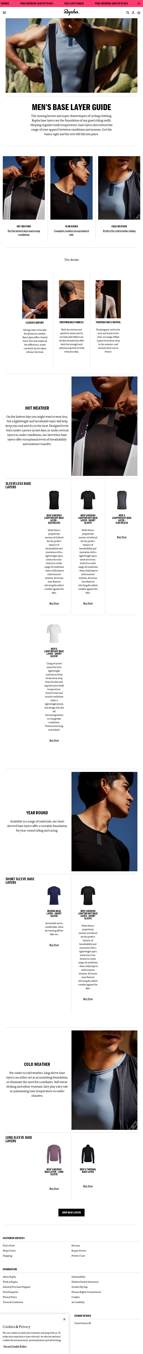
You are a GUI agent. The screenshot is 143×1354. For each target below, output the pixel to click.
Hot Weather (24, 226)
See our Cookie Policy (15, 1346)
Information (10, 1269)
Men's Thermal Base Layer (88, 1170)
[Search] (126, 12)
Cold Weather (119, 226)
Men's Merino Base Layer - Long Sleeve (54, 1172)
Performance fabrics (72, 322)
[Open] (4, 13)
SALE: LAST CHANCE (74, 3)
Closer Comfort (35, 322)
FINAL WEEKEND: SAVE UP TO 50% (36, 3)
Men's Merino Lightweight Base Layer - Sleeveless (54, 519)
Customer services (14, 1238)
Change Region (82, 1316)
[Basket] (138, 12)
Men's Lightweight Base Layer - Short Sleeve (54, 652)
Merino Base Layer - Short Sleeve (54, 913)
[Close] (64, 1319)
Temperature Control (108, 322)
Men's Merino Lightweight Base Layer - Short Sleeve (88, 519)
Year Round (71, 226)
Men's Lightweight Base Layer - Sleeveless (122, 519)
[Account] (133, 12)
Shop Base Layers (71, 1212)
